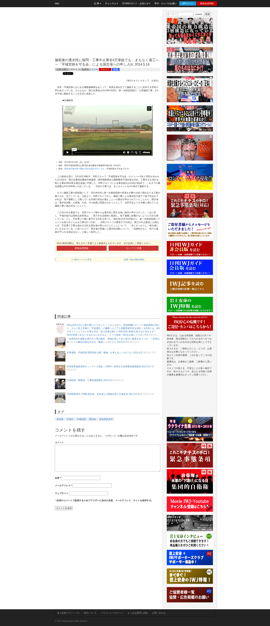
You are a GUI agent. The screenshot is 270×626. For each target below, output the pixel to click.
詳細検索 (198, 14)
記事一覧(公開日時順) (134, 259)
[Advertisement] (107, 29)
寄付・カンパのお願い (165, 3)
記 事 (97, 3)
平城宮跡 (81, 419)
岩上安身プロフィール (68, 613)
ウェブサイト (61, 493)
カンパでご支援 (133, 248)
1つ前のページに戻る (81, 259)
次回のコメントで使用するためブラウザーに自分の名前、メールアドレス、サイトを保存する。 (105, 500)
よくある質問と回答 (138, 613)
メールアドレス (63, 485)
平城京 (70, 419)
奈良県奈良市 (106, 419)
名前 (58, 478)
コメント (59, 442)
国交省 (92, 419)
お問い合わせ (159, 613)
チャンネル (111, 3)
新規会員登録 (207, 3)
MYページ (188, 3)
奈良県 (94, 69)
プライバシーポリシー (112, 613)
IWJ (57, 3)
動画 (115, 69)
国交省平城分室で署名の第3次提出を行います (84, 169)
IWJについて (90, 613)
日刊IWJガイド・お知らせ (135, 3)
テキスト (105, 69)
